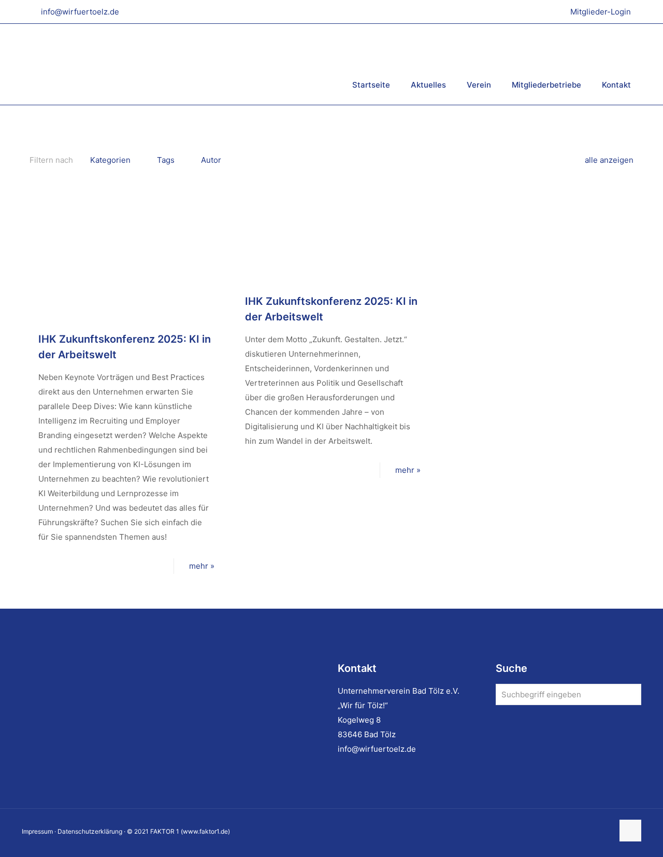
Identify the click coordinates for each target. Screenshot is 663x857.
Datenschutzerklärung (89, 831)
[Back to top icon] (630, 830)
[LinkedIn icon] (583, 831)
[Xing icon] (605, 831)
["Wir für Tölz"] (148, 64)
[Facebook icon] (572, 831)
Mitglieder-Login (600, 12)
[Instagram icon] (594, 831)
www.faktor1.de (205, 831)
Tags (166, 160)
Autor (211, 160)
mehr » (201, 566)
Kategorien (110, 160)
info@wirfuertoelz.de (80, 12)
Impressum (37, 831)
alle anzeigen (609, 160)
